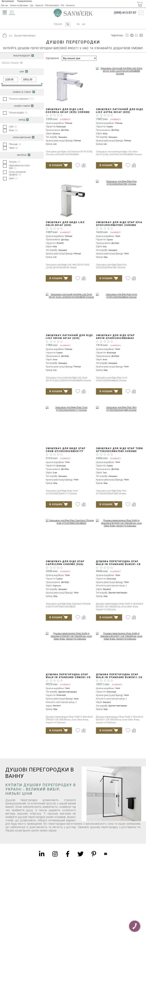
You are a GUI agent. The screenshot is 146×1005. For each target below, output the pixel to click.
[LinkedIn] (41, 854)
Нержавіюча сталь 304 (19, 166)
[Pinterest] (94, 854)
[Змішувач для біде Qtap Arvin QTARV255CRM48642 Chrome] (120, 295)
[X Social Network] (80, 854)
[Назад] (10, 36)
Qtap (13, 130)
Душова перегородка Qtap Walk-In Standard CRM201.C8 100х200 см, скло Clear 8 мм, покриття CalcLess (68, 678)
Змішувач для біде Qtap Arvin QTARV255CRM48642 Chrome (115, 338)
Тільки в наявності (21, 98)
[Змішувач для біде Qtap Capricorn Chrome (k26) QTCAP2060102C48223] (70, 521)
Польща (15, 144)
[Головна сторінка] (73, 13)
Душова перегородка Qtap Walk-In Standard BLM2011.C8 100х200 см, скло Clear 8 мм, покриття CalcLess (119, 678)
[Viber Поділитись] (127, 35)
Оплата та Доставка (19, 5)
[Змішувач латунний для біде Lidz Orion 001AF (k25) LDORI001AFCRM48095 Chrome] (70, 295)
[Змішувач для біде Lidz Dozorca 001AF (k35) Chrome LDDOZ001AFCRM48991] (70, 87)
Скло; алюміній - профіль (18, 173)
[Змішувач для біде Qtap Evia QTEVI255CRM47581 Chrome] (120, 182)
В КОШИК (55, 165)
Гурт (31, 5)
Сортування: (52, 58)
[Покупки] (139, 4)
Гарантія (39, 5)
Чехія (13, 147)
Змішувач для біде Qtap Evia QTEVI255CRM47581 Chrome (119, 223)
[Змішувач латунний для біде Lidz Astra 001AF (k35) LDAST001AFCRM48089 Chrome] (120, 71)
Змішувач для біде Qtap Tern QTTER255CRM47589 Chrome (119, 449)
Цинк (13, 178)
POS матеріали (52, 5)
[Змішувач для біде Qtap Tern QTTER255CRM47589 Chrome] (120, 408)
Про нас (4, 5)
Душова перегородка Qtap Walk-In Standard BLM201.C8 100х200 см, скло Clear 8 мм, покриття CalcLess (119, 565)
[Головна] (4, 36)
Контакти (70, 5)
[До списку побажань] (77, 165)
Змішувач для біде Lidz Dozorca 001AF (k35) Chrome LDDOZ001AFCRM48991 (68, 112)
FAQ (62, 5)
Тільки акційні (18, 112)
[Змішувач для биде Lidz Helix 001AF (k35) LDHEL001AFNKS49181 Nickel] (70, 200)
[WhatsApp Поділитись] (136, 35)
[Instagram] (55, 854)
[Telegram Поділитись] (132, 35)
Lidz (13, 126)
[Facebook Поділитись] (141, 35)
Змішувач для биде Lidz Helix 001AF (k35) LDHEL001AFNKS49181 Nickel (67, 225)
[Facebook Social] (67, 854)
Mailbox (105, 853)
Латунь (14, 161)
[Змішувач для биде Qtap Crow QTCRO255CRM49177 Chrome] (70, 408)
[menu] (4, 12)
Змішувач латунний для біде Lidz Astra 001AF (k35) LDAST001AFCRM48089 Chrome (119, 112)
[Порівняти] (83, 165)
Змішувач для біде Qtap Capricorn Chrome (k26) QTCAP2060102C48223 (65, 564)
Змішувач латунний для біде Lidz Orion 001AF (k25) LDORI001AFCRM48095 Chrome (69, 338)
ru (78, 24)
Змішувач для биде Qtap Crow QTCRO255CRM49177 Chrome (66, 451)
